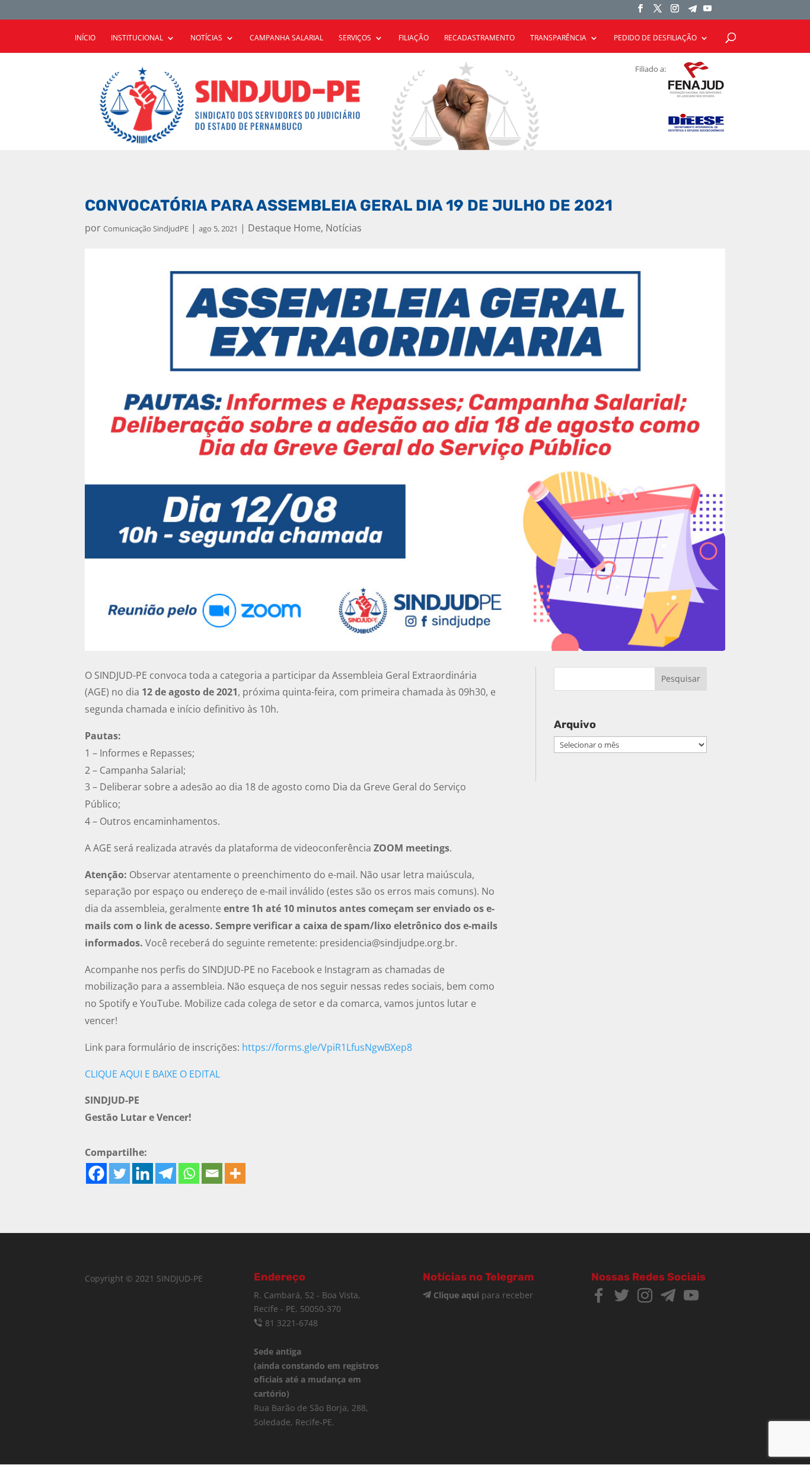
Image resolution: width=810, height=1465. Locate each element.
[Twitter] (119, 1173)
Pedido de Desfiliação (655, 38)
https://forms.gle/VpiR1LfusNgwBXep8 (327, 1047)
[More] (235, 1173)
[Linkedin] (142, 1173)
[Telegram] (692, 12)
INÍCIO (85, 38)
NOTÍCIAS (206, 38)
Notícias (344, 227)
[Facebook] (96, 1173)
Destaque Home (284, 227)
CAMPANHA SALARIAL (286, 38)
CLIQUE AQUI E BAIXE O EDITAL (152, 1074)
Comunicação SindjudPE (146, 228)
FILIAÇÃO (413, 38)
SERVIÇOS (355, 38)
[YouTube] (707, 12)
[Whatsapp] (188, 1173)
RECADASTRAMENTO (479, 38)
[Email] (212, 1173)
